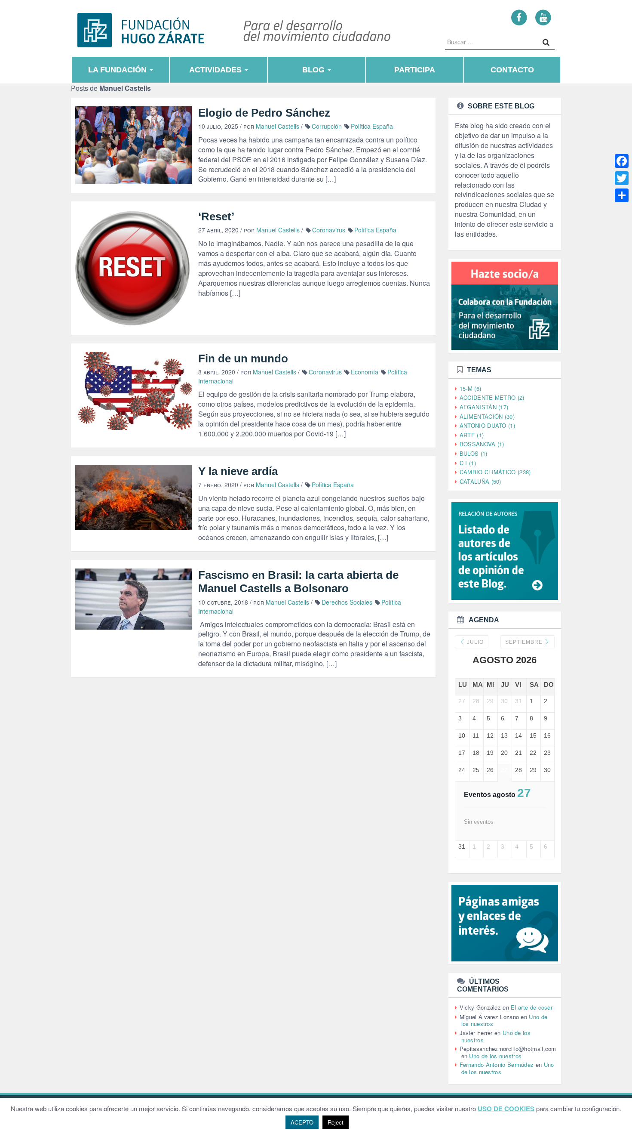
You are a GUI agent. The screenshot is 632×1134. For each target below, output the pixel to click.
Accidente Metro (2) (492, 397)
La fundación (118, 69)
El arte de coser (531, 1007)
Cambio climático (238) (495, 472)
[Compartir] (621, 195)
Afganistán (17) (484, 407)
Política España (372, 126)
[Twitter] (621, 178)
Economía (364, 372)
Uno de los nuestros (495, 1056)
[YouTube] (543, 17)
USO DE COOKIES (506, 1108)
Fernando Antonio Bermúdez (497, 1064)
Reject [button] (336, 1122)
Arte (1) (472, 435)
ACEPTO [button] (302, 1122)
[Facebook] (519, 17)
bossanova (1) (482, 444)
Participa (414, 69)
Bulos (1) (474, 453)
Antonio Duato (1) (487, 425)
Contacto (512, 69)
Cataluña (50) (480, 481)
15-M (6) (470, 388)
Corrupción (327, 126)
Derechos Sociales (347, 602)
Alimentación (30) (487, 416)
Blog (314, 69)
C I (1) (468, 463)
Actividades (216, 69)
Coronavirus (328, 230)
